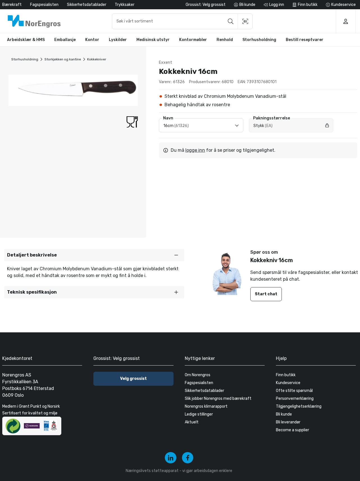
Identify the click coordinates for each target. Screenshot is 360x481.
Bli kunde (284, 414)
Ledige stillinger (199, 414)
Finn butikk (286, 375)
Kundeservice (288, 382)
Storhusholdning (24, 59)
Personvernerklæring (295, 398)
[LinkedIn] (170, 458)
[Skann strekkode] (245, 21)
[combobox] (182, 21)
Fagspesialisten (44, 4)
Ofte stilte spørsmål (294, 390)
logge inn (195, 150)
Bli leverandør (288, 422)
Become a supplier (292, 430)
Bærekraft (12, 4)
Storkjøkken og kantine (62, 59)
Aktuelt (192, 422)
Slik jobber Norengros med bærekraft (218, 398)
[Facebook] (188, 458)
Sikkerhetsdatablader (86, 4)
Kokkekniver (96, 59)
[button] (94, 255)
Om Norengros (197, 375)
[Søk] (230, 21)
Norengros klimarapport (206, 406)
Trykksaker (124, 4)
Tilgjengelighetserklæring (298, 406)
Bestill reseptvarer (304, 39)
